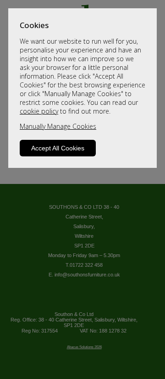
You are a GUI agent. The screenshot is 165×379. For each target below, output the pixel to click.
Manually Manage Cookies (58, 126)
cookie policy (39, 111)
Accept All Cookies (57, 148)
